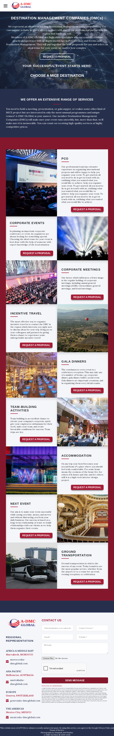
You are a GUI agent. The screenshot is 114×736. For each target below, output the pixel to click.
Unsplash (58, 732)
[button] (5, 5)
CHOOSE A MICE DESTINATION (57, 75)
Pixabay (69, 732)
